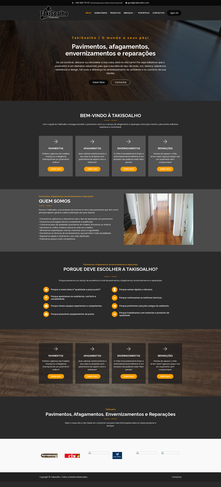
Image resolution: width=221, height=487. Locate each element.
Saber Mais (99, 82)
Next (180, 455)
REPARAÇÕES (165, 148)
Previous (40, 455)
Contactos (158, 13)
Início (88, 13)
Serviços (128, 13)
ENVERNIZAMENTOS (128, 148)
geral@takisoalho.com (138, 2)
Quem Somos (100, 13)
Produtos (115, 13)
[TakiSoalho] (56, 13)
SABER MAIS (56, 169)
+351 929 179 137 (98, 2)
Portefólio (144, 13)
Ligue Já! (174, 13)
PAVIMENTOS (55, 148)
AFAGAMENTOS (92, 148)
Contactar (120, 82)
